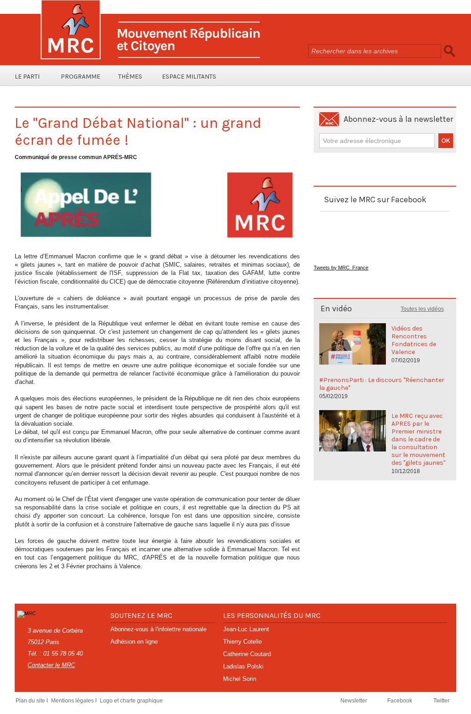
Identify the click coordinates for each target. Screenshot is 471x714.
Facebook (400, 700)
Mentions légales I (74, 700)
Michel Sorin (239, 678)
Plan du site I (32, 700)
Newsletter (354, 700)
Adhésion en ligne (134, 641)
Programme (80, 76)
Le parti (27, 76)
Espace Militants (189, 76)
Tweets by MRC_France (341, 267)
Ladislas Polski (243, 666)
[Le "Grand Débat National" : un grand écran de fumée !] (157, 169)
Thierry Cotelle (242, 641)
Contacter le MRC (51, 665)
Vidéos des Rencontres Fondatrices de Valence (413, 340)
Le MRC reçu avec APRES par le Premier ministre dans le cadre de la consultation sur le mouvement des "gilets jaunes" (418, 439)
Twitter (441, 700)
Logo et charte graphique (131, 700)
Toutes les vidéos (422, 309)
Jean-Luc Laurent (246, 629)
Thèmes (130, 76)
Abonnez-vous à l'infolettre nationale (158, 629)
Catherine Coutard (247, 654)
